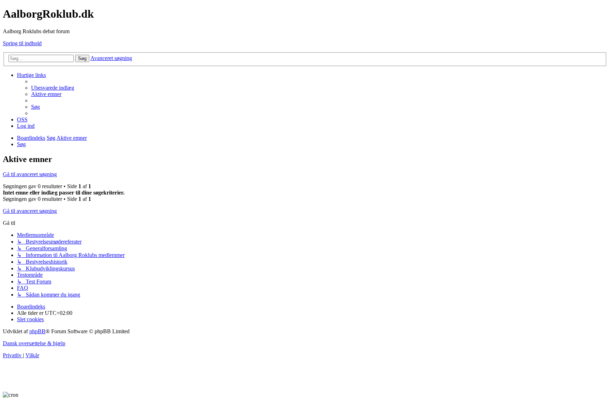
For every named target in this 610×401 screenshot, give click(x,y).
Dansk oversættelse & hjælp (34, 343)
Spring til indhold (22, 43)
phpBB (37, 331)
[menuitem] (52, 88)
